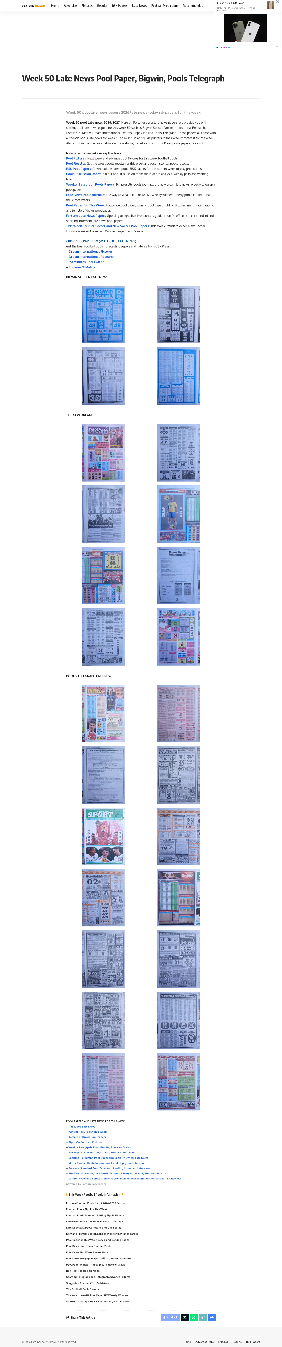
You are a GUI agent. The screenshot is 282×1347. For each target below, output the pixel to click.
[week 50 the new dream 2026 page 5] (103, 575)
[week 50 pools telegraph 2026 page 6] (178, 836)
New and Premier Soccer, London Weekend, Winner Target (102, 1233)
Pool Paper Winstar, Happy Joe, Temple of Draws (95, 1264)
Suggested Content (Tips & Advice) (87, 1283)
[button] (203, 1317)
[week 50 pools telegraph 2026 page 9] (103, 959)
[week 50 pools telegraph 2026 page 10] (178, 959)
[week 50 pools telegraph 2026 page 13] (103, 1081)
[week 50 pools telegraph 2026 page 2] (178, 713)
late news (90, 128)
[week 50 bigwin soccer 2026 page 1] (103, 314)
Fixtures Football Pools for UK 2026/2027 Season (95, 1203)
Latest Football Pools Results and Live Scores (93, 1227)
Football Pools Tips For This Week (86, 1209)
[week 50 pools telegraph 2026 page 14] (178, 1081)
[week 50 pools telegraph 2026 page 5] (103, 836)
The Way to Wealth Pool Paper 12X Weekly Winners (97, 1295)
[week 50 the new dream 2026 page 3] (103, 514)
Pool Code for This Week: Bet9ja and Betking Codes (97, 1239)
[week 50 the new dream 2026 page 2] (178, 453)
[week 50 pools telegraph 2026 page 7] (103, 897)
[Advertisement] (141, 40)
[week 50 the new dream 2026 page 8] (178, 637)
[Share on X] (185, 1317)
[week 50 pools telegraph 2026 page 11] (103, 1020)
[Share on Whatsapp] (194, 1317)
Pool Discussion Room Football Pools (88, 1246)
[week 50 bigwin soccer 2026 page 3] (103, 376)
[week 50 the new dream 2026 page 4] (178, 514)
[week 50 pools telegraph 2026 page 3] (103, 775)
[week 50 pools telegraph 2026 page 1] (103, 713)
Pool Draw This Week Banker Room (87, 1252)
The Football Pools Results (82, 1289)
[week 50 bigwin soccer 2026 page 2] (178, 314)
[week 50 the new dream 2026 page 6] (178, 575)
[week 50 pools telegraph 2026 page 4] (178, 775)
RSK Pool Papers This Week (83, 1270)
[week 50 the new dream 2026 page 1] (103, 453)
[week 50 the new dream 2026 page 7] (103, 637)
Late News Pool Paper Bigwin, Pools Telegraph (94, 1221)
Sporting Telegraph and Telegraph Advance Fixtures (98, 1276)
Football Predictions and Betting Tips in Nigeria (95, 1215)
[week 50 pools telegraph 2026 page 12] (178, 1020)
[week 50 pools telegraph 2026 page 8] (178, 897)
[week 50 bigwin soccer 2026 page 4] (178, 376)
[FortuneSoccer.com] (33, 6)
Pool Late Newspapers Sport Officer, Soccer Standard (98, 1258)
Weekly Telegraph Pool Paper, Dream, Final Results (97, 1301)
